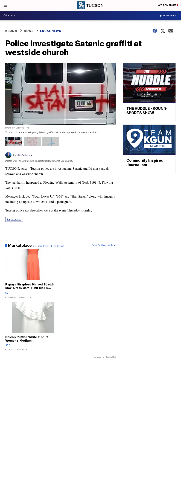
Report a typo (14, 219)
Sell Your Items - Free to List (48, 246)
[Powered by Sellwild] (110, 357)
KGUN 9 (11, 31)
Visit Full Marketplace (104, 245)
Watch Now (167, 5)
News (29, 31)
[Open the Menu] (5, 5)
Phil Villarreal (24, 155)
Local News (50, 31)
